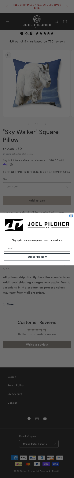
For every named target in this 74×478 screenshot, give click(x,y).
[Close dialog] (71, 215)
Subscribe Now (37, 256)
